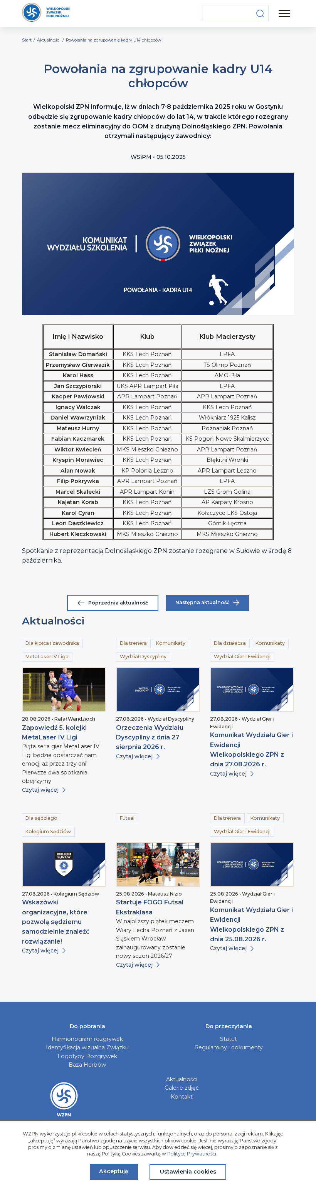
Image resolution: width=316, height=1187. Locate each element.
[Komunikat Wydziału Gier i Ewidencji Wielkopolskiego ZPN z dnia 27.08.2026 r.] (252, 689)
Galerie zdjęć (182, 1087)
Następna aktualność (202, 602)
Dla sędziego (41, 818)
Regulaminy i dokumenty (228, 1047)
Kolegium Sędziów (48, 831)
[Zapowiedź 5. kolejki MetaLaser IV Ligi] (64, 689)
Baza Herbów (87, 1064)
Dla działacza (230, 643)
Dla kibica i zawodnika (52, 643)
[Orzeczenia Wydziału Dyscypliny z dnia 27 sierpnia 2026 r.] (158, 689)
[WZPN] (46, 13)
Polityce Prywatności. (192, 1154)
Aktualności (181, 1079)
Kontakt (182, 1096)
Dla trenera (133, 643)
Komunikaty (170, 643)
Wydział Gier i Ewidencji (242, 656)
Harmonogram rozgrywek (87, 1039)
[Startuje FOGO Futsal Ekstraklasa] (158, 864)
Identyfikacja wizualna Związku (87, 1047)
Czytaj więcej (40, 789)
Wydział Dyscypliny (143, 656)
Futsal (127, 818)
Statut (228, 1039)
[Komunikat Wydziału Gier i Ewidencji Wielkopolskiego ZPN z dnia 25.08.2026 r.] (252, 864)
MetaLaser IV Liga (47, 656)
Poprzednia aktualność (118, 603)
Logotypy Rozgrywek (87, 1056)
